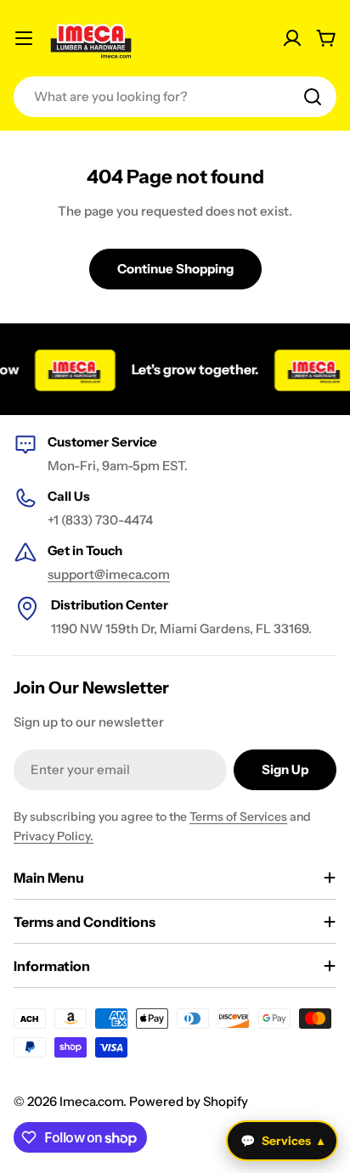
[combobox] (175, 96)
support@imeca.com (109, 574)
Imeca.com (91, 1101)
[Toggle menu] (24, 38)
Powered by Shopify (188, 1101)
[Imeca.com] (70, 369)
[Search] (312, 97)
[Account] (292, 38)
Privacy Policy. (53, 836)
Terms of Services (238, 816)
